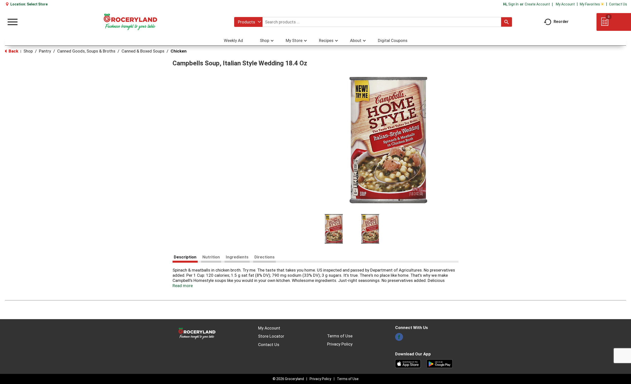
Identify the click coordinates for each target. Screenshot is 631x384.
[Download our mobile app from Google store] (440, 363)
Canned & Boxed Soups (143, 51)
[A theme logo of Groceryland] (130, 22)
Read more (183, 285)
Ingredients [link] (237, 257)
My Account (565, 4)
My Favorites (590, 4)
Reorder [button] (561, 21)
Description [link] (185, 257)
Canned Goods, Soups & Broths (86, 51)
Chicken (179, 51)
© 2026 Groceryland (288, 379)
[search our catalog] (506, 22)
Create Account (537, 4)
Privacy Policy (339, 344)
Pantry (45, 51)
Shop (28, 51)
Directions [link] (264, 257)
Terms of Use (339, 335)
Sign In (513, 4)
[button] (334, 229)
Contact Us (618, 4)
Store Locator (271, 336)
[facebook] (399, 338)
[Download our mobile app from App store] (408, 363)
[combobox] (248, 22)
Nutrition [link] (211, 257)
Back (13, 51)
